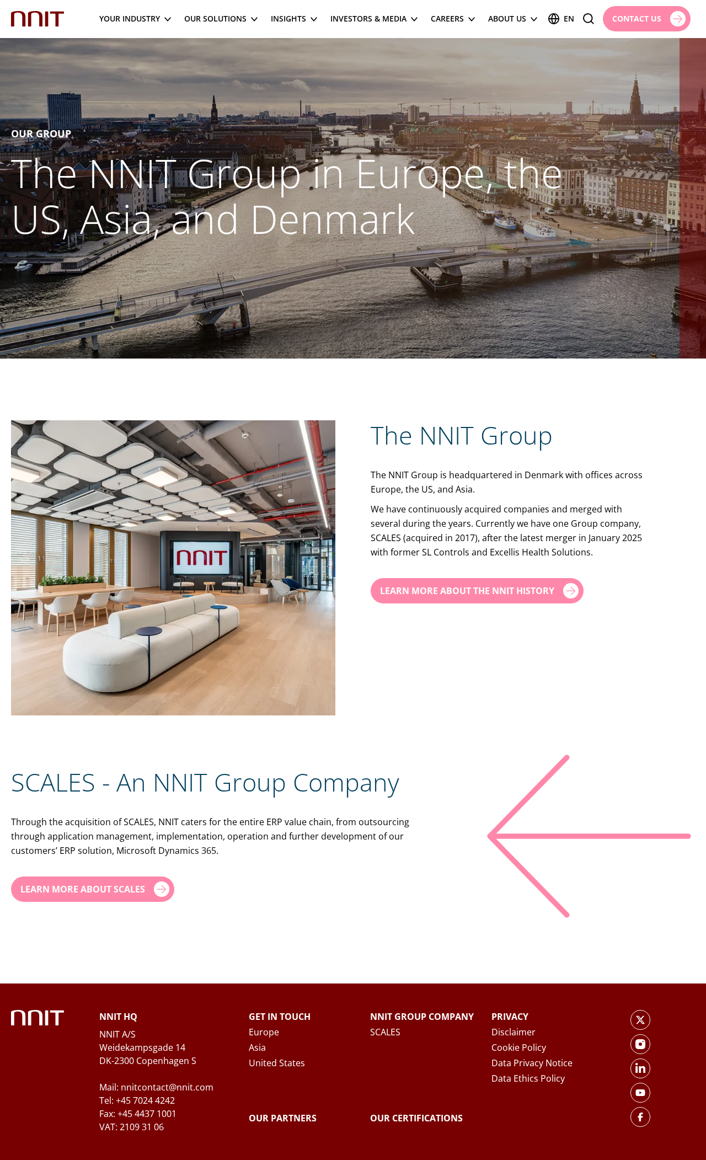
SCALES (385, 1032)
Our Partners (283, 1118)
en (569, 18)
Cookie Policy (518, 1047)
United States (277, 1063)
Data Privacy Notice (532, 1063)
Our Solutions (215, 18)
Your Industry (129, 18)
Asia (257, 1047)
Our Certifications (416, 1118)
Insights (288, 18)
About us (507, 18)
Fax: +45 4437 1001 (137, 1114)
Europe (264, 1032)
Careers (447, 18)
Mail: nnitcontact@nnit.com (156, 1087)
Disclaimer (513, 1032)
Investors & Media (368, 18)
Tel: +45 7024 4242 (137, 1100)
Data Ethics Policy (528, 1078)
